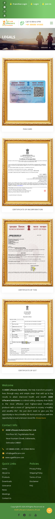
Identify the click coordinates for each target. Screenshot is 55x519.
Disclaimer (34, 481)
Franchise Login (20, 4)
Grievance (6, 485)
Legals (21, 41)
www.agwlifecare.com (14, 457)
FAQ (31, 485)
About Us (6, 473)
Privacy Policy (35, 468)
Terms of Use (35, 477)
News (4, 489)
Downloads (7, 481)
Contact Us (6, 498)
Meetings (6, 494)
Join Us (48, 4)
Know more (41, 418)
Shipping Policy (36, 473)
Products (6, 477)
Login (36, 4)
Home (12, 41)
